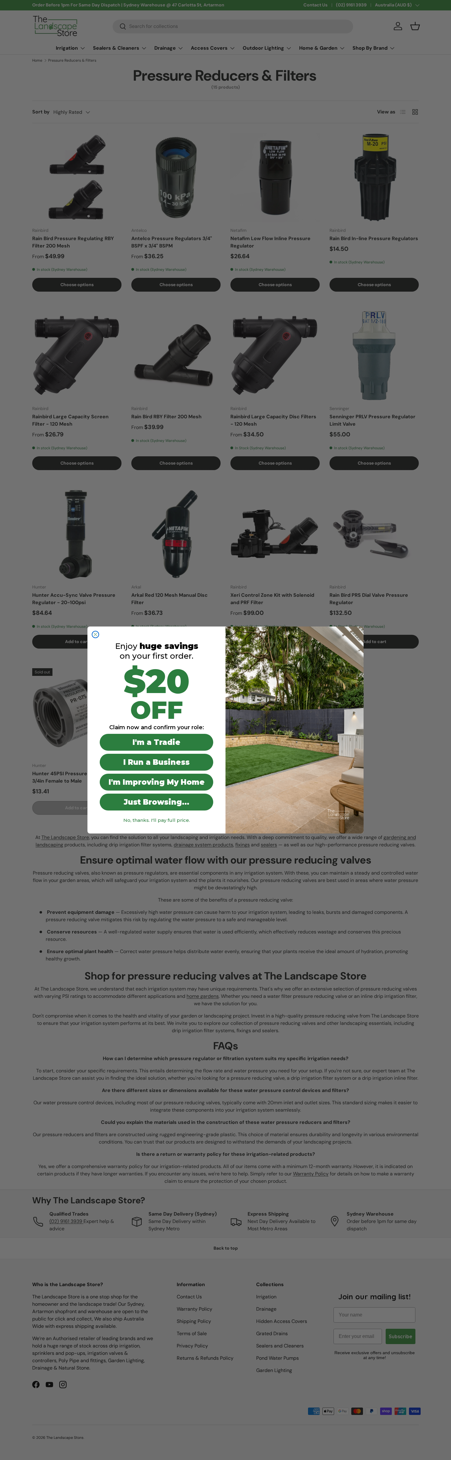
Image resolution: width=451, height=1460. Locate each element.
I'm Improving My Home (157, 782)
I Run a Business (156, 762)
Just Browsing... (156, 802)
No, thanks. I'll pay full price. (156, 820)
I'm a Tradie (156, 742)
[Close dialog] (95, 634)
